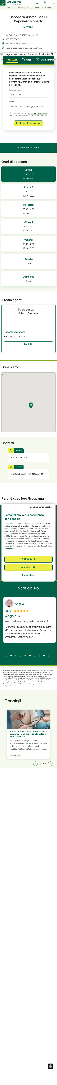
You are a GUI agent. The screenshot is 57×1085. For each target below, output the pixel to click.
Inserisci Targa (15, 90)
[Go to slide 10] (49, 656)
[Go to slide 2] (12, 656)
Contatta (28, 344)
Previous (2, 734)
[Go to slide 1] (7, 656)
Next (54, 734)
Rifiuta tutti (28, 559)
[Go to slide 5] (26, 656)
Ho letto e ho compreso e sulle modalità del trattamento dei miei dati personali (28, 114)
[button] (35, 763)
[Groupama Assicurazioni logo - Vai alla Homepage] (10, 3)
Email (11, 101)
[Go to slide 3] (16, 656)
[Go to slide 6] (31, 656)
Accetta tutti (28, 567)
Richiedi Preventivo (28, 123)
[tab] (12, 60)
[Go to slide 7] (35, 656)
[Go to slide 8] (40, 656)
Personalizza (28, 575)
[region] (28, 542)
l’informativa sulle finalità (37, 113)
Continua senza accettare (41, 507)
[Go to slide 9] (45, 656)
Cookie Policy (10, 548)
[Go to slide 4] (21, 656)
